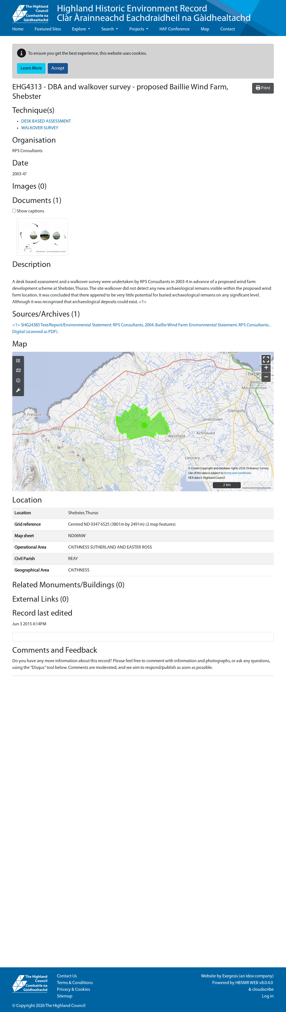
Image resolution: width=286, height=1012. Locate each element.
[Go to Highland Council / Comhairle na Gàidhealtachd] (30, 11)
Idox (250, 976)
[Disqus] (143, 750)
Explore (79, 29)
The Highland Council (65, 1006)
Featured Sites (48, 29)
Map (205, 29)
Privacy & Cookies (73, 989)
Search (108, 29)
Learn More (31, 68)
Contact (227, 29)
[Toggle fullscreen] (266, 359)
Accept (57, 68)
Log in (268, 996)
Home (17, 29)
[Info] (18, 381)
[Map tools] (18, 391)
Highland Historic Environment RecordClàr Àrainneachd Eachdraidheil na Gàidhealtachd (154, 13)
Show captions (30, 211)
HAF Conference (174, 29)
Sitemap (64, 996)
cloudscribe (263, 989)
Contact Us (67, 976)
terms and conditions (237, 473)
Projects (137, 29)
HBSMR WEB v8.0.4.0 (254, 983)
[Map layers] (18, 361)
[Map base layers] (18, 371)
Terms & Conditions (75, 983)
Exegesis (230, 976)
